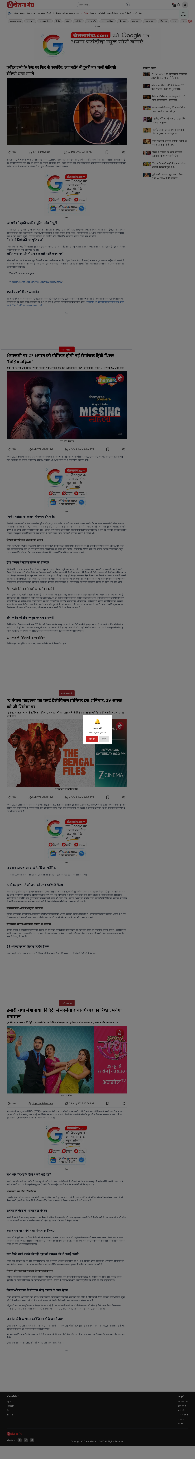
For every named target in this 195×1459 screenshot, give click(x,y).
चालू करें (92, 738)
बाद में (104, 738)
